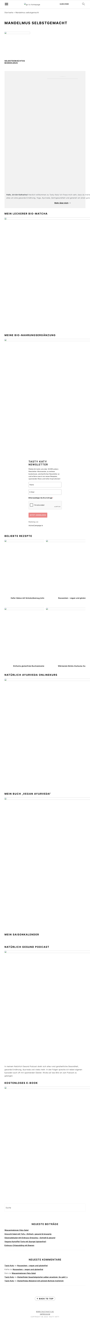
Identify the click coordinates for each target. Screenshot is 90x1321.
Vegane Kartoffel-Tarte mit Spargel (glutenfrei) (25, 1241)
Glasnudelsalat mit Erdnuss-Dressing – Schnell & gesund (29, 1238)
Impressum (45, 1314)
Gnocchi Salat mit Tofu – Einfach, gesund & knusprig (27, 1234)
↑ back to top (45, 1299)
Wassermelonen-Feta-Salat (16, 1230)
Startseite (8, 12)
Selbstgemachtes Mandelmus (14, 62)
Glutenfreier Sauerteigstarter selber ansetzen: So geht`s (42, 1277)
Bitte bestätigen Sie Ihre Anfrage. (41, 498)
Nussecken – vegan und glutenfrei (32, 1265)
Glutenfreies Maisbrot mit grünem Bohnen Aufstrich (40, 1281)
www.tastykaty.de (45, 1311)
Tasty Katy (9, 1265)
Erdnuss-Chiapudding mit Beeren (19, 1245)
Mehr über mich (61, 203)
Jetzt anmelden (38, 515)
